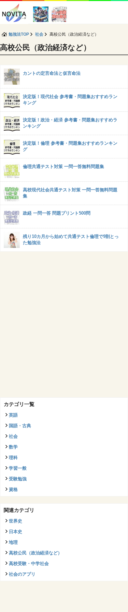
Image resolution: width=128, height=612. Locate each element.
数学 (13, 446)
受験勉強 (18, 478)
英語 (13, 415)
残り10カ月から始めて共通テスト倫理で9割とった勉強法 (71, 239)
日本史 (15, 531)
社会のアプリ (22, 574)
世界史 (15, 521)
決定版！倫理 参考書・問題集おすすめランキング (70, 146)
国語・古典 (20, 425)
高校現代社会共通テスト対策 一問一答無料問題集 (70, 193)
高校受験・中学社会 (29, 563)
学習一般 (18, 468)
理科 (13, 457)
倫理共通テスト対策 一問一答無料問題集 (63, 166)
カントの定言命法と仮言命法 (52, 73)
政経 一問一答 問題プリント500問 (56, 213)
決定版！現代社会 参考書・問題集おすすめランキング (70, 99)
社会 (13, 436)
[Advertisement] (64, 326)
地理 (13, 542)
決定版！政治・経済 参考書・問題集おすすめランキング (70, 123)
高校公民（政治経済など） (35, 552)
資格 (13, 489)
